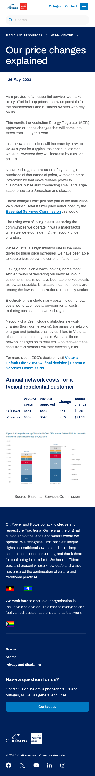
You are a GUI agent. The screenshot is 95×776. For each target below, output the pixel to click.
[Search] (10, 20)
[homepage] (20, 6)
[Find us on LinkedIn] (49, 765)
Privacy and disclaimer (23, 665)
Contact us (47, 707)
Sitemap (12, 649)
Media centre (62, 35)
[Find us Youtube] (36, 765)
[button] (84, 6)
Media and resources (24, 35)
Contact (71, 6)
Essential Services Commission (33, 211)
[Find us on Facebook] (8, 765)
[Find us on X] (22, 765)
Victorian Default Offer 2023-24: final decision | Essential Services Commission (46, 363)
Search (11, 657)
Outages (55, 6)
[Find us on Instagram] (62, 765)
